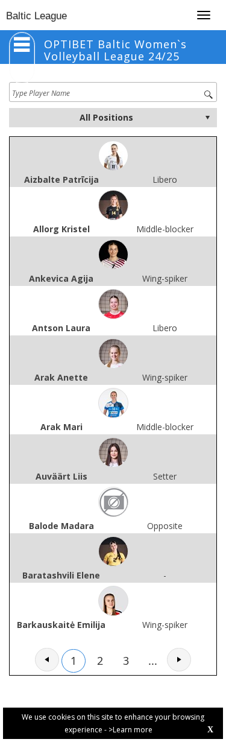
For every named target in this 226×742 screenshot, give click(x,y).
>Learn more (130, 730)
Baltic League (36, 16)
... (152, 660)
